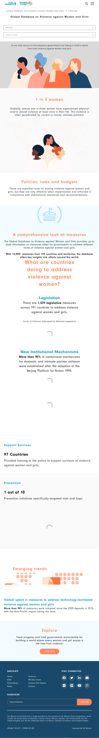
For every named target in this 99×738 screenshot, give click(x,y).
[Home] (19, 3)
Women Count (34, 680)
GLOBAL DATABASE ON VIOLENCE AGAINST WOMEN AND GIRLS (35, 11)
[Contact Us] (87, 677)
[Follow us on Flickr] (64, 685)
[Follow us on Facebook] (64, 677)
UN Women (87, 728)
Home (10, 676)
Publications (12, 683)
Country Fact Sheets (37, 683)
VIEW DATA (49, 651)
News (9, 686)
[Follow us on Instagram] (87, 685)
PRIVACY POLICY (13, 728)
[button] (49, 27)
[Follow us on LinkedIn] (79, 677)
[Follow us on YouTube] (79, 685)
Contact (31, 686)
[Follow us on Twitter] (71, 677)
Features (32, 676)
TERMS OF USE (28, 728)
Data (9, 680)
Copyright (76, 728)
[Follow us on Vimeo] (71, 685)
